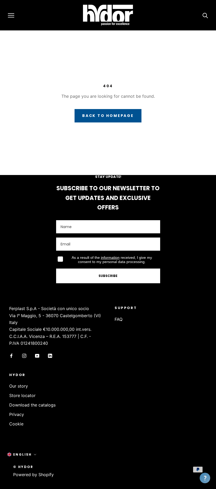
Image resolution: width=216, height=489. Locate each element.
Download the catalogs (32, 405)
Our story (18, 386)
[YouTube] (37, 355)
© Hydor (23, 467)
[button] (205, 478)
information (110, 257)
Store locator (22, 395)
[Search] (205, 15)
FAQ (118, 319)
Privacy (16, 414)
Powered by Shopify (33, 474)
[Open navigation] (11, 15)
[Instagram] (24, 355)
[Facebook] (11, 355)
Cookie (16, 423)
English (22, 454)
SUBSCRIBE (108, 276)
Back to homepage (108, 115)
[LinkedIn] (50, 355)
